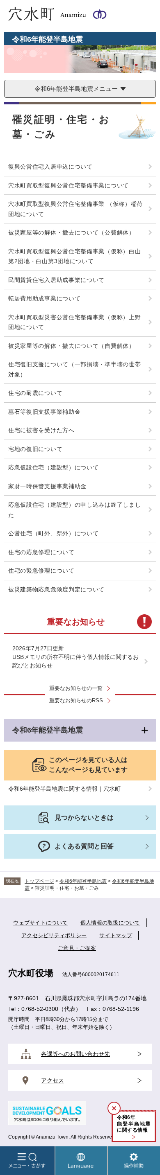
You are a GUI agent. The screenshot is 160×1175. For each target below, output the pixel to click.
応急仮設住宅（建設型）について (53, 467)
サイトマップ (115, 935)
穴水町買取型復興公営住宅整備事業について (68, 185)
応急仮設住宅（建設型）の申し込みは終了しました (74, 509)
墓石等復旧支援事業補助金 (44, 411)
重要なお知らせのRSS (76, 700)
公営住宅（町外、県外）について (53, 533)
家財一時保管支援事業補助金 (47, 486)
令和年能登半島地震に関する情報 (134, 1123)
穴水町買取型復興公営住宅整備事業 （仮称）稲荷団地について (75, 209)
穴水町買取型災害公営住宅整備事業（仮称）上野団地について (74, 322)
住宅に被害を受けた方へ (41, 430)
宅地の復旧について (35, 449)
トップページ (39, 881)
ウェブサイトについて (40, 923)
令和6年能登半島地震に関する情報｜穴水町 (64, 788)
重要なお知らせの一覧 (76, 688)
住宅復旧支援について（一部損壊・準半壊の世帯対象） (74, 369)
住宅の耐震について (35, 393)
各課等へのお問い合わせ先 (75, 1054)
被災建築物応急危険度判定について (56, 589)
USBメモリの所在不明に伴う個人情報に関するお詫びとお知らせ (75, 661)
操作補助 (134, 1160)
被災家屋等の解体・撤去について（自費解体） (71, 346)
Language (81, 1160)
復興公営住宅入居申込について (50, 166)
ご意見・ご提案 (77, 948)
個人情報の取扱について (110, 923)
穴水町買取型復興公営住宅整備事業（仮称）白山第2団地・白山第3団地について (74, 256)
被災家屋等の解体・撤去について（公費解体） (71, 232)
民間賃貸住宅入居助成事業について (56, 280)
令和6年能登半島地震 (47, 730)
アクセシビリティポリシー (54, 935)
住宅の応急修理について (41, 552)
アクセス (52, 1080)
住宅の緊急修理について (41, 570)
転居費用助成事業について (44, 298)
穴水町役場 (30, 973)
